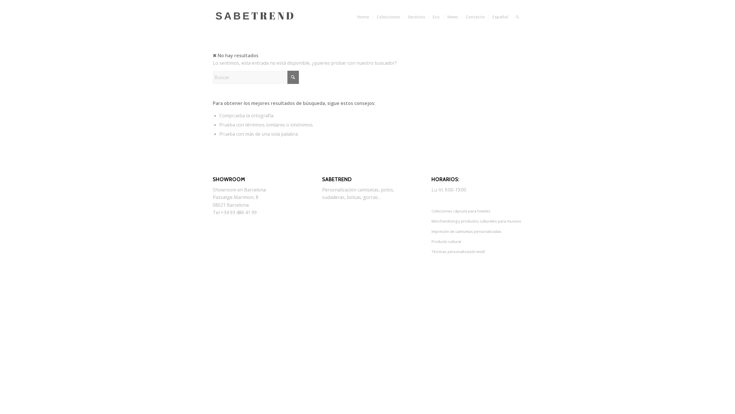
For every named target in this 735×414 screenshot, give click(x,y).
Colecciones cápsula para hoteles (461, 211)
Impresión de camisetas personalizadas (467, 231)
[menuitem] (363, 17)
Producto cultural (446, 241)
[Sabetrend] (256, 21)
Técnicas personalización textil (458, 251)
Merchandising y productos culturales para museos (476, 221)
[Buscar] (517, 17)
